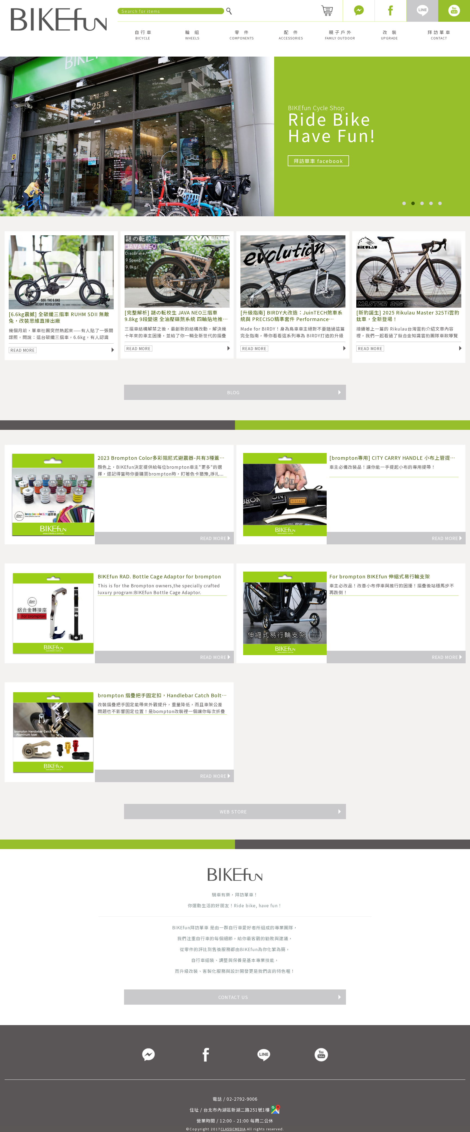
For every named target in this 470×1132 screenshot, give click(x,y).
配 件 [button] (291, 34)
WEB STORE (281, 811)
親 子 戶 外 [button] (340, 34)
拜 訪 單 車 (439, 34)
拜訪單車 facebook (318, 160)
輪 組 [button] (192, 34)
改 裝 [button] (389, 34)
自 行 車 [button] (143, 34)
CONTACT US (280, 997)
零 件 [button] (242, 34)
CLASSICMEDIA (233, 1129)
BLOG (284, 392)
